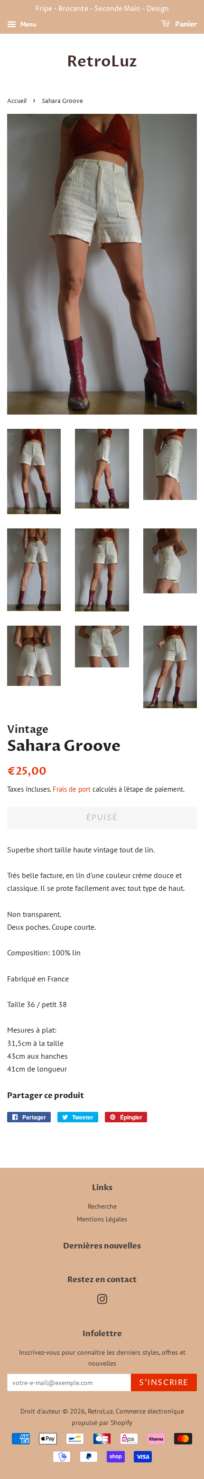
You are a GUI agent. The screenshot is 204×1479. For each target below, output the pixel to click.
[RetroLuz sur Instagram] (102, 1301)
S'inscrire (164, 1382)
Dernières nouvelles (102, 1246)
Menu (28, 24)
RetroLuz (102, 62)
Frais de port (72, 789)
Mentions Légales (102, 1219)
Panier (185, 24)
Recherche (102, 1206)
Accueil (17, 101)
